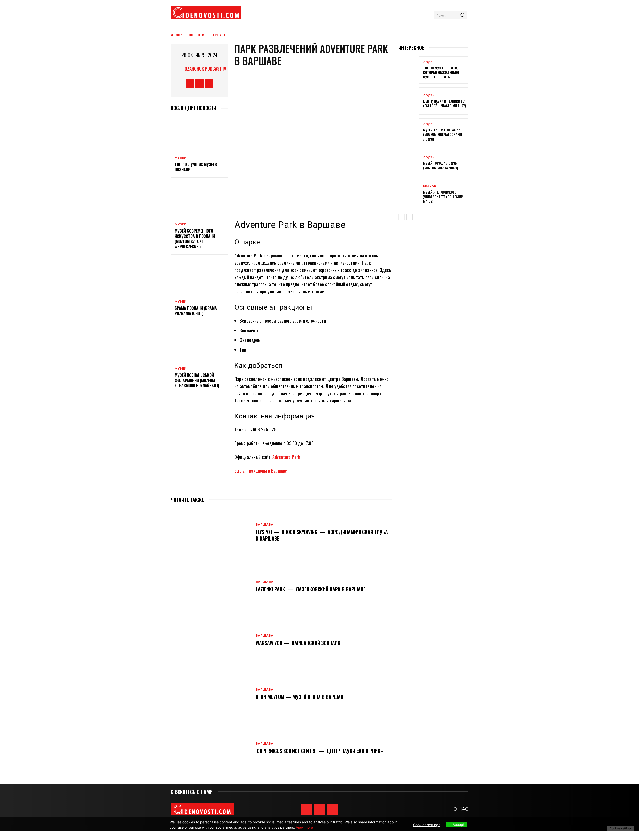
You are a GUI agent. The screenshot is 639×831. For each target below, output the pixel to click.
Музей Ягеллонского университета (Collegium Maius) (443, 196)
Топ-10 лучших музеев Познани (196, 167)
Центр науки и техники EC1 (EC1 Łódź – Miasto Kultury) (444, 103)
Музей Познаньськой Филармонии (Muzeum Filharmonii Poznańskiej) (197, 380)
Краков (429, 186)
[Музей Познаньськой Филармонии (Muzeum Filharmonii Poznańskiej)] (199, 344)
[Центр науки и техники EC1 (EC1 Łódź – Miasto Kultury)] (408, 101)
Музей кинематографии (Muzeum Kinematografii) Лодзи (442, 134)
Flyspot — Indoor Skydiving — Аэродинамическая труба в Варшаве (322, 535)
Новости (196, 34)
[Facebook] (190, 83)
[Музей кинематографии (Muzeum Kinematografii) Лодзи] (408, 132)
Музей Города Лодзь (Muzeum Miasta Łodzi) (440, 165)
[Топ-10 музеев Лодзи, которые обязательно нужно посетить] (408, 70)
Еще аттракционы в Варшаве (260, 470)
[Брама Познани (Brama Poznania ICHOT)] (199, 278)
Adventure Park (286, 457)
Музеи (180, 157)
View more (304, 827)
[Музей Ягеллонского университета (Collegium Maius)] (408, 194)
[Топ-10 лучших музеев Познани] (199, 134)
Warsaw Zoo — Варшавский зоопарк (298, 643)
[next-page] (409, 217)
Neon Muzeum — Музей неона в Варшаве (301, 697)
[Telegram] (209, 83)
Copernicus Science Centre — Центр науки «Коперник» (319, 751)
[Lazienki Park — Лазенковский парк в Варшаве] (211, 586)
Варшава (218, 34)
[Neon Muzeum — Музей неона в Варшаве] (211, 694)
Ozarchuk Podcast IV (205, 68)
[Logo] (206, 12)
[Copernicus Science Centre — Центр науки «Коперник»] (211, 748)
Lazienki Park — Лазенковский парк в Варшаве (311, 589)
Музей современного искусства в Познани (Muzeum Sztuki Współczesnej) (195, 238)
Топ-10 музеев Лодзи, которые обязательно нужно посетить (441, 72)
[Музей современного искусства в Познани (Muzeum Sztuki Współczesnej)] (199, 201)
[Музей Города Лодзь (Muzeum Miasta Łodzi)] (408, 163)
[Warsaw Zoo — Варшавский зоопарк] (211, 640)
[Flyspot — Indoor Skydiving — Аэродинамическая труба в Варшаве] (211, 532)
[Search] (462, 15)
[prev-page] (401, 217)
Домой (177, 34)
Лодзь (428, 62)
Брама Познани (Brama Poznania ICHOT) (196, 310)
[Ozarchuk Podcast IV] (178, 69)
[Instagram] (199, 83)
